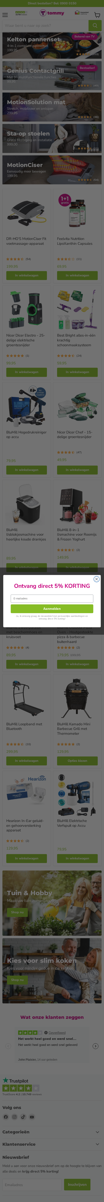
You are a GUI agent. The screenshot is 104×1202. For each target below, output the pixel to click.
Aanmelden (52, 608)
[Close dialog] (97, 579)
